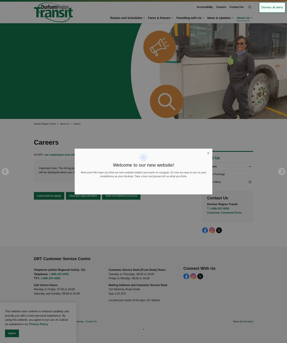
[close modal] (208, 153)
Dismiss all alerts (272, 7)
